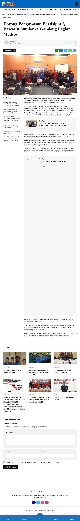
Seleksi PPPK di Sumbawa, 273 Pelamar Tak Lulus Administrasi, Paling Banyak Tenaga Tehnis (11, 138)
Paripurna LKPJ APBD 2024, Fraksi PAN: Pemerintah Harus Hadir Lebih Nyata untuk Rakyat (11, 103)
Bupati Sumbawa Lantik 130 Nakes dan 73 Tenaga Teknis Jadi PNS (39, 372)
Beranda (4, 17)
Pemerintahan (23, 10)
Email (43, 452)
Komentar (10, 432)
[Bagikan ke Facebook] (61, 50)
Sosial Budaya (65, 10)
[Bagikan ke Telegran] (74, 50)
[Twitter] (38, 502)
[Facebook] (33, 502)
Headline (12, 10)
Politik (4, 10)
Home (8, 519)
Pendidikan (44, 10)
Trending (34, 10)
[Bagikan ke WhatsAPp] (70, 50)
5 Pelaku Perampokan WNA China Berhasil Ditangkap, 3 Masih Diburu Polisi (39, 399)
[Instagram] (42, 502)
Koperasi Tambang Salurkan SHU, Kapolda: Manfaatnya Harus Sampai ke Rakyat (10, 111)
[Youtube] (46, 502)
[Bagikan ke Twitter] (65, 50)
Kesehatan (54, 10)
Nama (8, 452)
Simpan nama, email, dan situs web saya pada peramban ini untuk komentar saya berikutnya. (32, 462)
